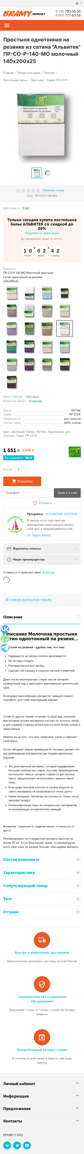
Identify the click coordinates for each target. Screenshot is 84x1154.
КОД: (30, 195)
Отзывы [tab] (11, 912)
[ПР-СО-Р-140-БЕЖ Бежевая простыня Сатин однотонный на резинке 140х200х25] (11, 293)
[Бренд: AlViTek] (75, 451)
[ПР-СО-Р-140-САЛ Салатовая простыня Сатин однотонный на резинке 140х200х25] (64, 346)
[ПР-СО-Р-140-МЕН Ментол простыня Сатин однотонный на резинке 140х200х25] (29, 328)
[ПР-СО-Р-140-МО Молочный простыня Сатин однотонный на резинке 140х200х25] (64, 328)
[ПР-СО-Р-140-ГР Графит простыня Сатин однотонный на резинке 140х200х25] (64, 293)
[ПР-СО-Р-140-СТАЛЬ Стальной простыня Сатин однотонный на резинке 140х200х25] (11, 364)
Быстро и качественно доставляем (42, 952)
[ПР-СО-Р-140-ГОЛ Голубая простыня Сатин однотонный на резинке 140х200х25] (47, 293)
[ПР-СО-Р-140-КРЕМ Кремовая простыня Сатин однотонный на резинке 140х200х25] (64, 310)
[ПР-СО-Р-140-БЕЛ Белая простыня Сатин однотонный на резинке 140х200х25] (29, 293)
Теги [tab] (7, 899)
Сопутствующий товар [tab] (25, 885)
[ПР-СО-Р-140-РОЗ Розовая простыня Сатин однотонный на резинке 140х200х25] (47, 346)
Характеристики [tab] (19, 872)
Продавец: (35, 514)
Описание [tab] (12, 617)
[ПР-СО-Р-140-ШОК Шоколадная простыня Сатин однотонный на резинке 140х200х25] (11, 382)
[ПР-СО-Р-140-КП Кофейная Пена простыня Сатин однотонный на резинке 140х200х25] (47, 310)
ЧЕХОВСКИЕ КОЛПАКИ (61, 514)
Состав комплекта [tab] (21, 859)
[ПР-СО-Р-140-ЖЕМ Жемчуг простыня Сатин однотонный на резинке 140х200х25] (11, 310)
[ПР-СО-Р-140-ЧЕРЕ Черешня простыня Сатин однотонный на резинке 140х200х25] (64, 364)
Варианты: (10, 268)
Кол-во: (8, 469)
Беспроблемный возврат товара (42, 1049)
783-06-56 (68, 11)
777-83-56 (68, 15)
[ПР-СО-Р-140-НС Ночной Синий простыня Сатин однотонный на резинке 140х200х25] (29, 346)
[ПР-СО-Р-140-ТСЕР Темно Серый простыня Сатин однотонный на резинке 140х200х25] (47, 364)
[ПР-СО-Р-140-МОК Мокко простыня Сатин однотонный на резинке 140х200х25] (47, 328)
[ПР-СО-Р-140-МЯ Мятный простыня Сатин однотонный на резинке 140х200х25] (11, 346)
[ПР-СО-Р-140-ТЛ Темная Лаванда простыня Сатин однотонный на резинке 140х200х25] (29, 364)
